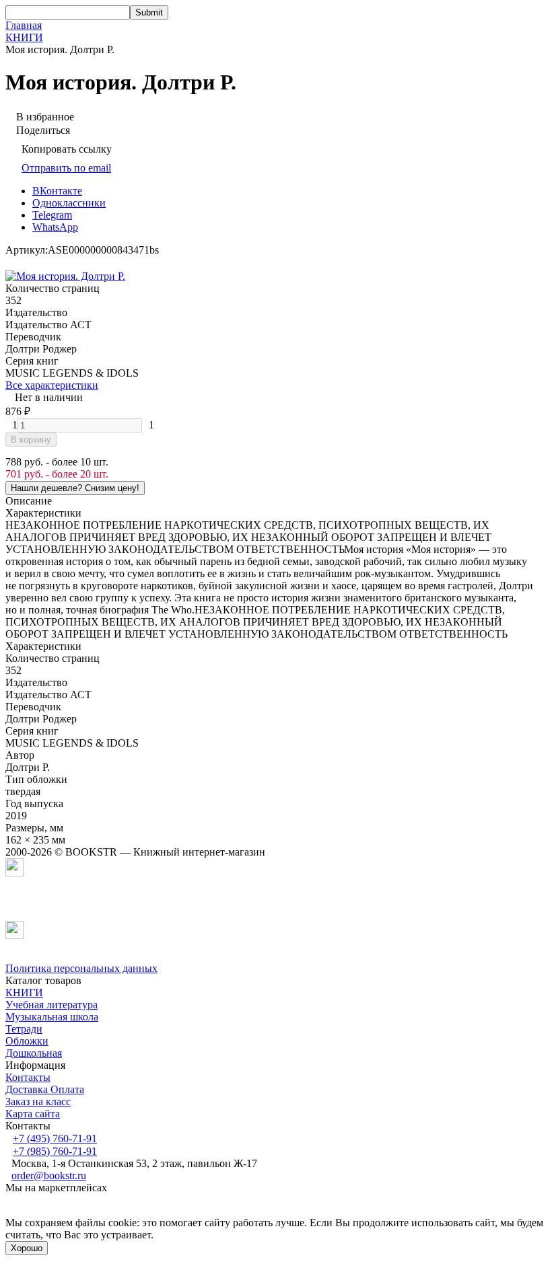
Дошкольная (33, 1053)
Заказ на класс (38, 1101)
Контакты (27, 1077)
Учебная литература (51, 1004)
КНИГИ (24, 37)
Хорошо (26, 1248)
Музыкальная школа (51, 1016)
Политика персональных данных (81, 968)
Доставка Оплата (44, 1089)
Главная (23, 25)
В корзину (31, 440)
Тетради (23, 1029)
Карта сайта (32, 1113)
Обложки (26, 1041)
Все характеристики (51, 385)
